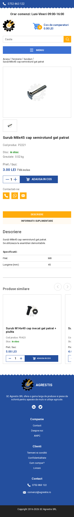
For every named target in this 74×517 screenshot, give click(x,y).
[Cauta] (67, 39)
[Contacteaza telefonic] (6, 195)
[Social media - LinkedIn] (34, 406)
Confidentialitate (37, 457)
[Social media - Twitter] (40, 407)
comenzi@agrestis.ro (39, 492)
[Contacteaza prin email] (23, 195)
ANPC (37, 435)
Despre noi (37, 430)
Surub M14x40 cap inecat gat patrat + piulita (31, 330)
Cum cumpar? (37, 462)
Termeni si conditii (37, 452)
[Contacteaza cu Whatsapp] (14, 195)
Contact (37, 425)
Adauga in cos (44, 358)
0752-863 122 (16, 3)
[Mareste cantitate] (15, 179)
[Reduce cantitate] (7, 179)
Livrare (37, 468)
